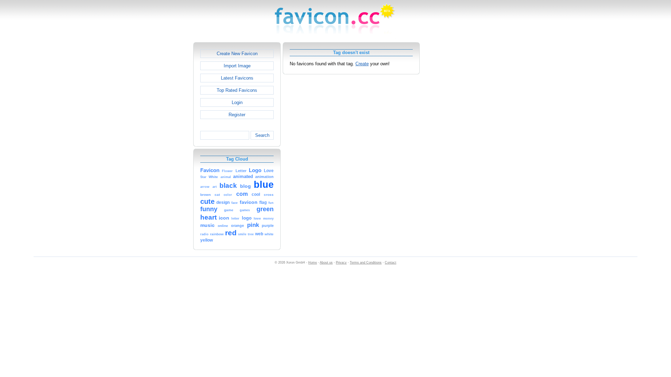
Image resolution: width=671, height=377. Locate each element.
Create (362, 63)
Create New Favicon (237, 53)
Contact (390, 262)
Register (237, 114)
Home (312, 262)
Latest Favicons (237, 78)
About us (326, 262)
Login (237, 102)
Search (262, 135)
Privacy (341, 262)
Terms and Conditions (366, 262)
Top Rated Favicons (237, 90)
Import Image (237, 65)
